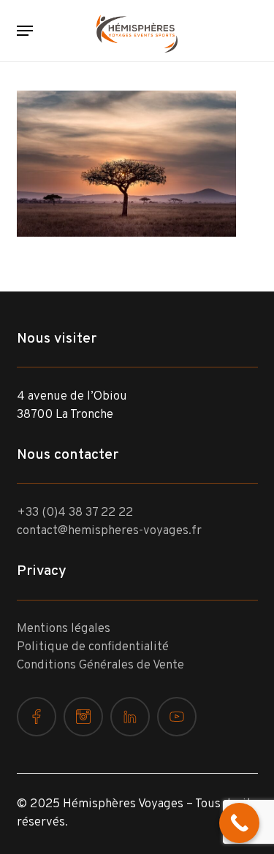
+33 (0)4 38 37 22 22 (75, 513)
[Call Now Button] (239, 823)
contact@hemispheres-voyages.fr (109, 531)
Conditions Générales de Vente (100, 665)
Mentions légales (63, 629)
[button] (25, 30)
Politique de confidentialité (93, 647)
